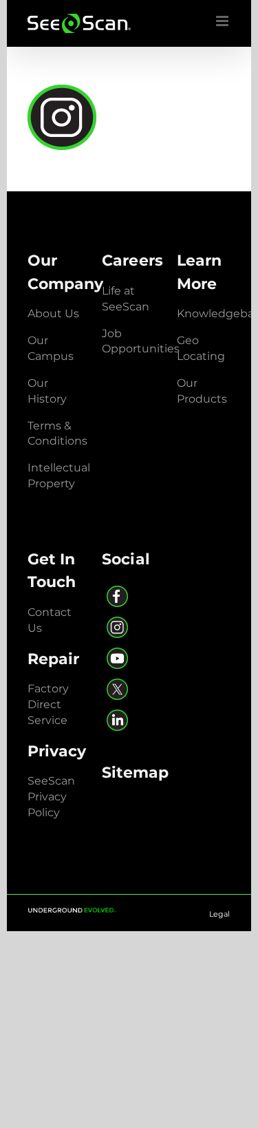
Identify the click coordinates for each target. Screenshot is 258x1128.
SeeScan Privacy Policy (51, 796)
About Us (53, 313)
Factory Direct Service (48, 704)
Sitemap (135, 772)
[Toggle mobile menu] (223, 21)
